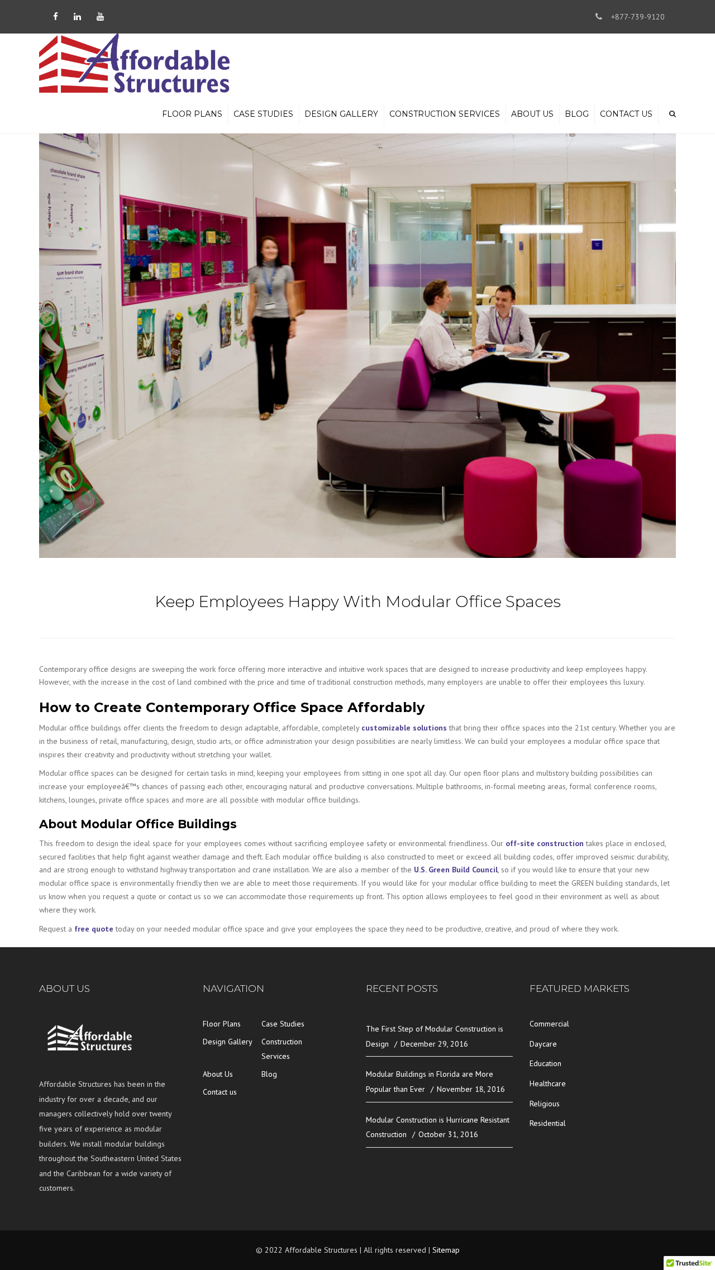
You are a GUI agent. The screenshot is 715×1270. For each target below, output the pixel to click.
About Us (532, 114)
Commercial (549, 1024)
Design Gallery (341, 114)
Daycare (543, 1044)
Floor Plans (192, 114)
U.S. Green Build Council (456, 870)
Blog (577, 114)
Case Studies (263, 114)
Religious (545, 1104)
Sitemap (446, 1250)
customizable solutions (404, 728)
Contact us (626, 114)
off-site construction (545, 843)
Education (545, 1063)
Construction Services (444, 114)
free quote (95, 929)
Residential (548, 1123)
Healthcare (548, 1083)
